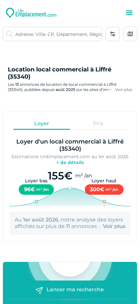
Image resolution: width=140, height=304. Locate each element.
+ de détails (70, 162)
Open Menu (129, 12)
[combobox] (58, 34)
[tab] (41, 123)
